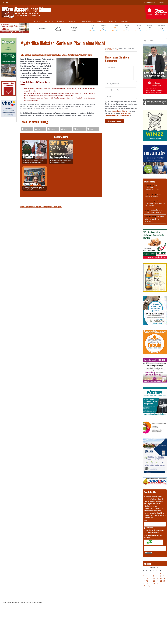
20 (154, 581)
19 (150, 581)
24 (143, 583)
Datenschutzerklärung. (119, 111)
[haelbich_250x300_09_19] (155, 231)
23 (164, 581)
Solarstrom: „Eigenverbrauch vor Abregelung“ (154, 219)
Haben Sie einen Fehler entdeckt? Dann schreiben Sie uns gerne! (41, 206)
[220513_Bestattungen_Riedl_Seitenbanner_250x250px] (155, 359)
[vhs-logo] (8, 101)
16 (164, 578)
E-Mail (146, 520)
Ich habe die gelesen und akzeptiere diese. (154, 530)
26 (150, 583)
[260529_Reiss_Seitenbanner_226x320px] (155, 440)
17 (143, 581)
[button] (133, 21)
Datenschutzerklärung (151, 530)
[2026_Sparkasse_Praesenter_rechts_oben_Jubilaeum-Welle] (156, 6)
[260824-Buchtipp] (34, 167)
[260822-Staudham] (61, 141)
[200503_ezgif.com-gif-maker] (155, 297)
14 (157, 578)
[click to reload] (153, 542)
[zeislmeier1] (155, 478)
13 (154, 578)
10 (143, 578)
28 (157, 583)
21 (157, 581)
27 (154, 583)
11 (147, 578)
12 (150, 578)
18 (147, 581)
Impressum (23, 602)
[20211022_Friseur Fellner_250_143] (155, 421)
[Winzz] (155, 111)
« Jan (144, 586)
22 (161, 581)
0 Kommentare (120, 50)
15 (161, 578)
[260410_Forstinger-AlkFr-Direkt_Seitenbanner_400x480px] (155, 264)
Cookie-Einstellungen (35, 602)
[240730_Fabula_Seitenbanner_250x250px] (155, 331)
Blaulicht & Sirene (110, 50)
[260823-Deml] (34, 141)
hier (152, 518)
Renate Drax (110, 48)
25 (147, 583)
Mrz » (149, 586)
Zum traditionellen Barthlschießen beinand (153, 187)
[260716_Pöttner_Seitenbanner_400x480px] (155, 388)
